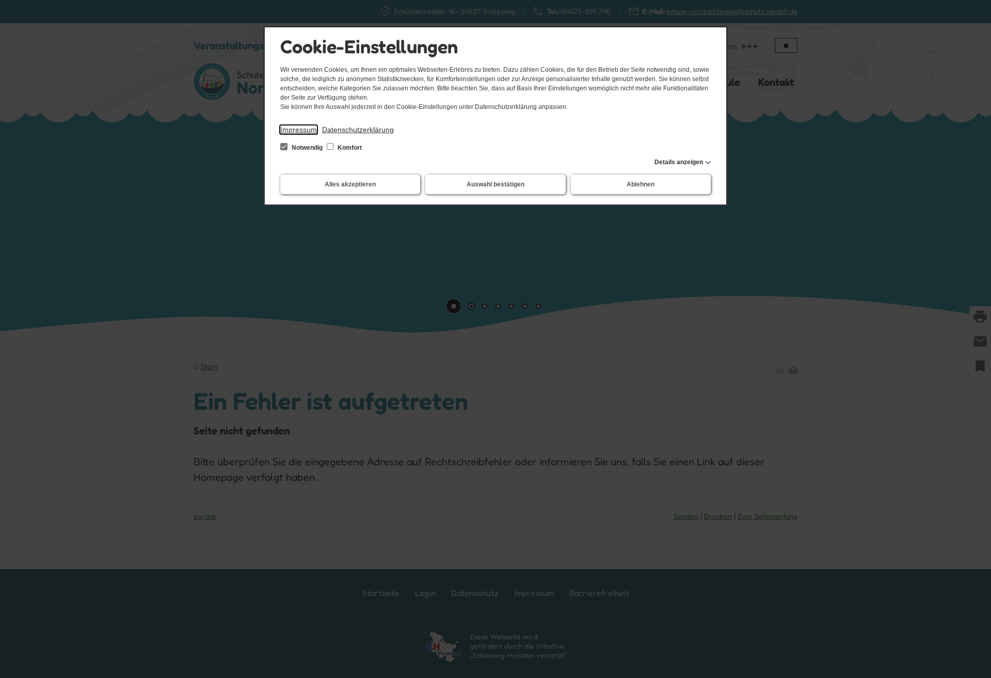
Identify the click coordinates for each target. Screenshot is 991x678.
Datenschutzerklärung (358, 129)
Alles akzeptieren (350, 184)
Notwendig (307, 147)
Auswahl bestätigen (495, 184)
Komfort (349, 147)
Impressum (298, 129)
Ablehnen (640, 184)
